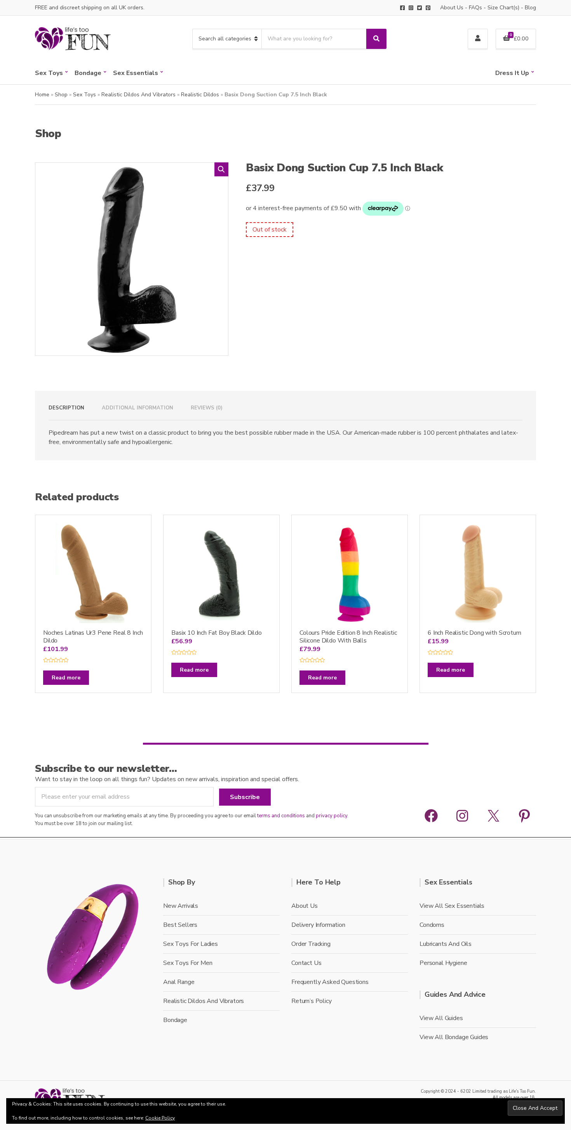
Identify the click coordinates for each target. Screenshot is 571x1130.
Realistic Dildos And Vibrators (138, 94)
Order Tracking (311, 944)
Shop (61, 94)
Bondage (88, 73)
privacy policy (331, 815)
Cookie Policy (160, 1118)
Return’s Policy (311, 1001)
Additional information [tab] (137, 407)
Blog (530, 7)
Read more (66, 677)
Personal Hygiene (443, 963)
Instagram (411, 7)
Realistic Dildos (200, 94)
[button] (221, 169)
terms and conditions (281, 815)
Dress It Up (512, 73)
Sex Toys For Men (187, 963)
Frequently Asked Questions (330, 982)
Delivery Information (318, 925)
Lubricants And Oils (446, 944)
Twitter (419, 7)
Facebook (402, 7)
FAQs (475, 7)
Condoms (432, 925)
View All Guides (441, 1018)
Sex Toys (49, 73)
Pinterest (428, 7)
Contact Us (306, 963)
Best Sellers (180, 925)
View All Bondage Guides (454, 1037)
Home (42, 94)
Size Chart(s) (503, 7)
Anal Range (178, 982)
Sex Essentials (135, 73)
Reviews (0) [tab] (207, 407)
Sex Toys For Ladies (190, 944)
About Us (451, 7)
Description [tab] (66, 407)
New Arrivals (180, 906)
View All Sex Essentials (452, 906)
